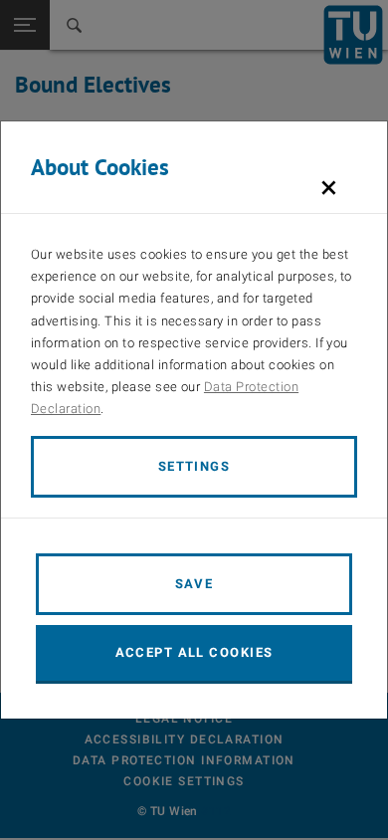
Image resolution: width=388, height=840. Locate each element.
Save (194, 583)
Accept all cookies (194, 652)
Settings (194, 466)
